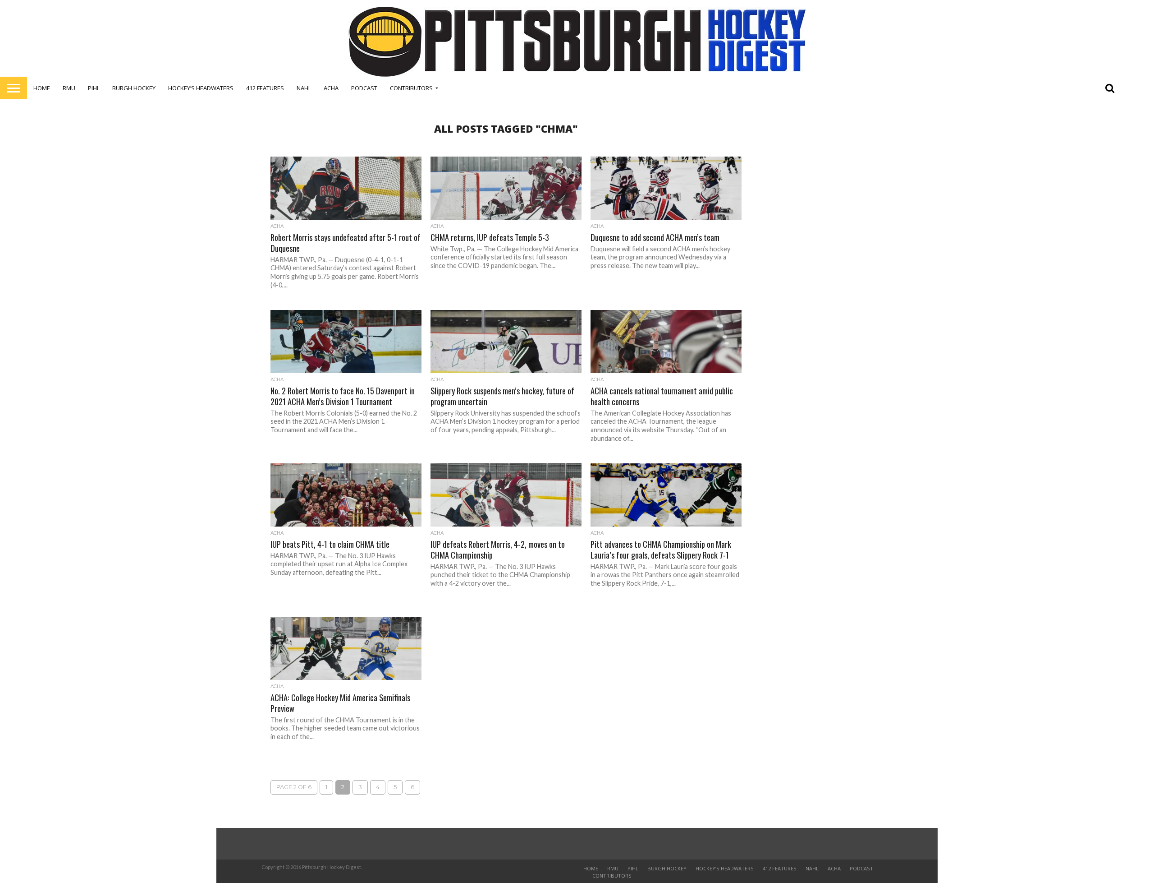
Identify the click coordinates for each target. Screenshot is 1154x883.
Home (41, 88)
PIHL (94, 88)
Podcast (364, 88)
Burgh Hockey (134, 88)
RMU (69, 88)
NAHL (304, 88)
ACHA (331, 88)
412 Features (265, 88)
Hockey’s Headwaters (201, 88)
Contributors (411, 88)
